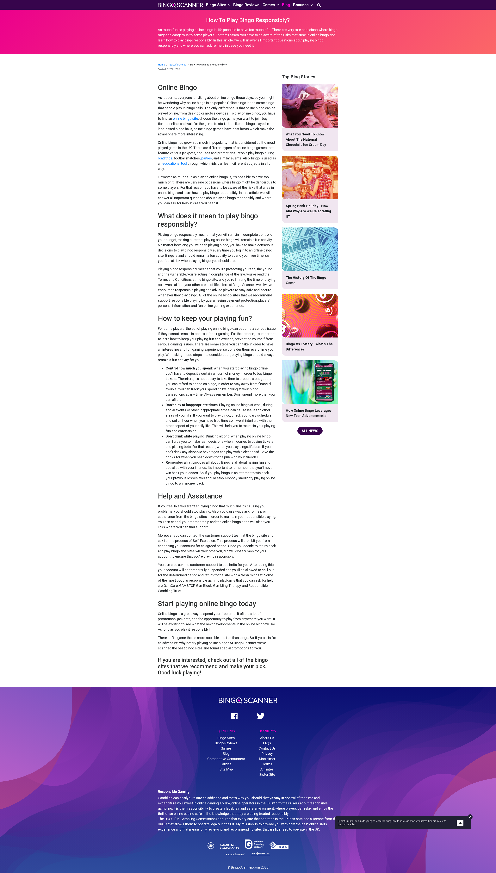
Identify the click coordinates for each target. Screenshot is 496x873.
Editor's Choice (178, 64)
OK (460, 822)
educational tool (174, 163)
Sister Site (267, 774)
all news (310, 431)
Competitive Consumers (226, 759)
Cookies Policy (348, 824)
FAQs (267, 743)
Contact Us (267, 748)
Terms (267, 764)
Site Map (226, 769)
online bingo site (185, 118)
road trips (165, 158)
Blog (286, 5)
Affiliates (267, 769)
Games (269, 5)
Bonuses (301, 5)
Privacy (267, 754)
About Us (267, 738)
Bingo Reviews (246, 5)
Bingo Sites (216, 5)
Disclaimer (267, 759)
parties (206, 158)
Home (161, 64)
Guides (226, 764)
